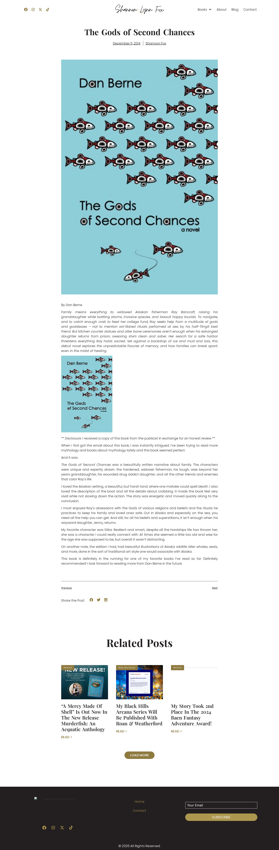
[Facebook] (25, 9)
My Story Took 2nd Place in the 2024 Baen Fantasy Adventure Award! (192, 715)
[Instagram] (33, 9)
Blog (234, 9)
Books (202, 9)
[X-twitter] (40, 9)
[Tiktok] (47, 9)
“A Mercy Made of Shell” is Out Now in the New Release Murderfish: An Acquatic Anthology (84, 717)
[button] (91, 600)
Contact (250, 9)
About (222, 9)
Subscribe (221, 817)
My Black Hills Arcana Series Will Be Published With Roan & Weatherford (139, 715)
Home (139, 801)
